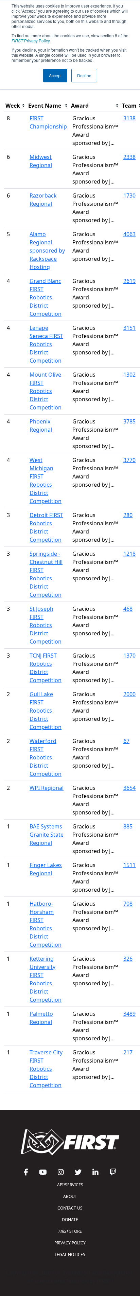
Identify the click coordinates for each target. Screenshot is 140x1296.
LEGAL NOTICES (70, 1254)
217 (128, 1052)
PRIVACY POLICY (70, 1243)
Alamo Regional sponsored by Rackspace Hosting (47, 250)
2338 (129, 157)
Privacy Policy (31, 40)
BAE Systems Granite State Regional (47, 835)
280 (128, 515)
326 (128, 958)
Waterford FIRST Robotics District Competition (46, 757)
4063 (129, 234)
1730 (129, 195)
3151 (129, 328)
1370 (129, 655)
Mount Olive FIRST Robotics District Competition (46, 391)
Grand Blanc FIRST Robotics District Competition (46, 297)
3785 (129, 421)
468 (128, 608)
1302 (129, 374)
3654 (129, 788)
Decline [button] (84, 75)
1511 (129, 865)
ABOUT (70, 1196)
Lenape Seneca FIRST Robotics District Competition (46, 344)
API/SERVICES (70, 1185)
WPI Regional (47, 788)
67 (126, 741)
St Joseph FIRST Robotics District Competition (46, 625)
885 (128, 826)
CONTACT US (70, 1208)
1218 (129, 553)
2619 (129, 281)
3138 (129, 118)
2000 (129, 694)
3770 (129, 460)
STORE (70, 1231)
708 (128, 903)
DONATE (70, 1220)
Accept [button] (55, 75)
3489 (129, 1013)
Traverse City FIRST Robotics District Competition (46, 1069)
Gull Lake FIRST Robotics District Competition (46, 710)
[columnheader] (15, 105)
